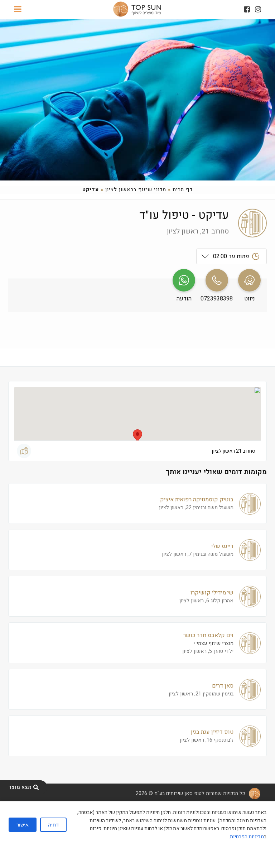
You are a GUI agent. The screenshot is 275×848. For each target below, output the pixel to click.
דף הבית (183, 189)
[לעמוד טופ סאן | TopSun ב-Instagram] (258, 9)
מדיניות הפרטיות (247, 836)
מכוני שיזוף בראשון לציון (135, 189)
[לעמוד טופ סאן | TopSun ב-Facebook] (247, 9)
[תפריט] (17, 9)
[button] (137, 436)
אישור (22, 825)
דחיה (53, 825)
